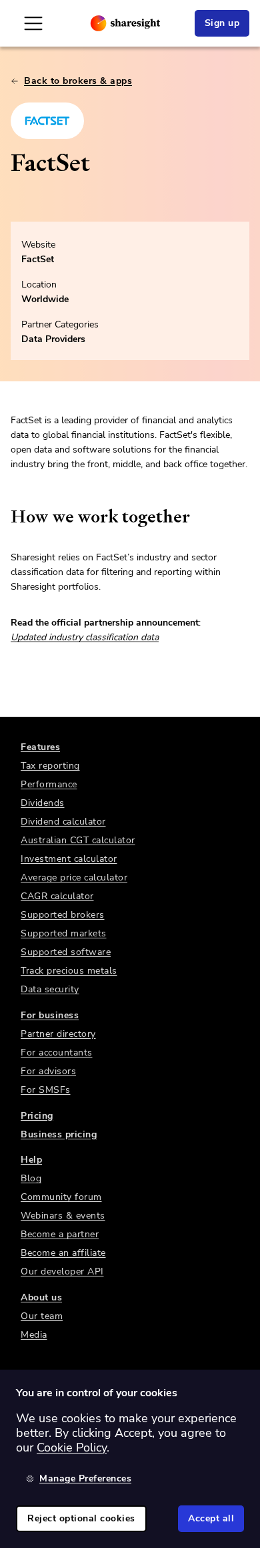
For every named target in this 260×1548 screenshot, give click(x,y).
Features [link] (40, 747)
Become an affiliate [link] (63, 1253)
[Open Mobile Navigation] (33, 23)
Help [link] (31, 1159)
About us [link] (41, 1297)
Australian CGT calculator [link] (78, 840)
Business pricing (59, 1134)
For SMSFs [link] (46, 1089)
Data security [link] (50, 989)
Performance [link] (49, 784)
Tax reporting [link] (50, 765)
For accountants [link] (57, 1052)
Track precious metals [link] (69, 970)
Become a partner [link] (60, 1234)
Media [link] (34, 1334)
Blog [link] (31, 1178)
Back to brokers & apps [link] (78, 81)
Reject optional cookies (81, 1518)
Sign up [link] (222, 23)
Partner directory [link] (58, 1034)
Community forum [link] (61, 1197)
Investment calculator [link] (69, 859)
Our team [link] (42, 1316)
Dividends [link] (43, 803)
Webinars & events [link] (63, 1215)
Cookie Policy (72, 1447)
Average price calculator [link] (74, 877)
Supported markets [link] (64, 933)
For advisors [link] (48, 1071)
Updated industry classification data (85, 637)
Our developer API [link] (62, 1271)
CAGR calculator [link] (57, 896)
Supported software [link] (66, 952)
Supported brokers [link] (63, 914)
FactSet (37, 259)
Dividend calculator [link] (63, 821)
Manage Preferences (85, 1478)
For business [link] (50, 1015)
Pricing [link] (37, 1115)
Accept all (211, 1518)
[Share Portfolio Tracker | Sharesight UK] (125, 23)
